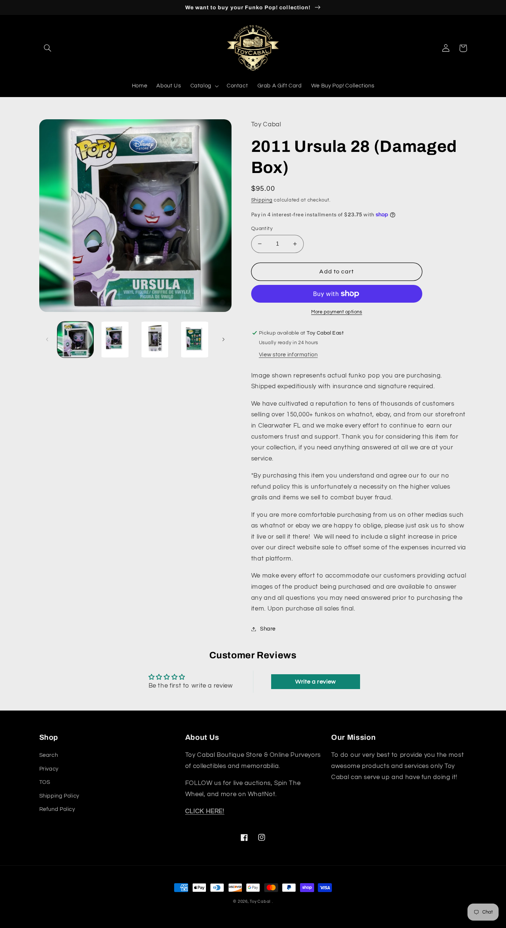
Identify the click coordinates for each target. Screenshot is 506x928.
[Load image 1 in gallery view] (75, 339)
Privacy (49, 769)
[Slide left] (47, 340)
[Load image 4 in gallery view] (195, 339)
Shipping (262, 200)
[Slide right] (223, 340)
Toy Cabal (260, 901)
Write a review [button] (315, 682)
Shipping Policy (59, 796)
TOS (44, 782)
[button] (47, 48)
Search (48, 755)
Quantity (262, 228)
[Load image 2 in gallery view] (115, 339)
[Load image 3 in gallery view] (155, 339)
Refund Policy (57, 809)
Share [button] (268, 629)
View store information (288, 354)
